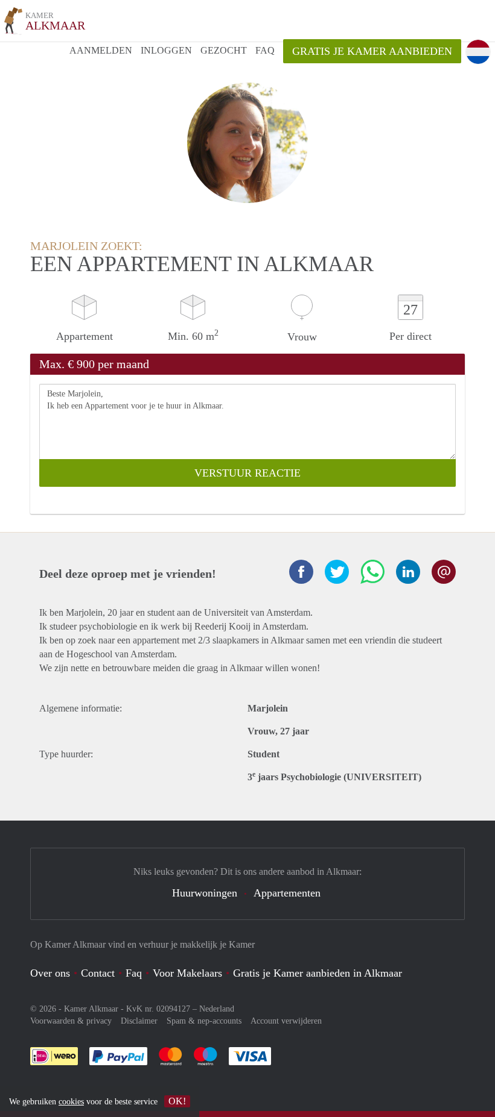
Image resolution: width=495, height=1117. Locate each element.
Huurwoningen (204, 893)
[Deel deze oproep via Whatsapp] (372, 572)
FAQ (265, 50)
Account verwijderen (286, 1020)
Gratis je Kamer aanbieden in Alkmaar (317, 973)
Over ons (50, 973)
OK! (177, 1101)
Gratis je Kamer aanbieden (372, 51)
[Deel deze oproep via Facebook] (301, 572)
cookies (71, 1101)
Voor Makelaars (187, 973)
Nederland (216, 1008)
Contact (98, 973)
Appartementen (287, 893)
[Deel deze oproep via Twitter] (337, 572)
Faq (134, 973)
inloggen (166, 50)
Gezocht (223, 50)
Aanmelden (100, 50)
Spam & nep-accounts (204, 1020)
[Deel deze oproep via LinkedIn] (408, 572)
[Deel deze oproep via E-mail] (444, 572)
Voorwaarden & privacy (71, 1020)
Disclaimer (139, 1020)
